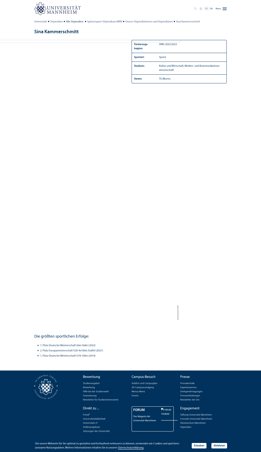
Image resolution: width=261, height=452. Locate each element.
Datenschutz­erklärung (130, 447)
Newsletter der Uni (189, 400)
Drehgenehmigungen (191, 391)
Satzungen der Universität (96, 431)
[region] (179, 61)
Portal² (86, 415)
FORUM (139, 410)
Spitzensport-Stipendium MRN (104, 21)
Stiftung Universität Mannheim (196, 415)
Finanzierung (89, 395)
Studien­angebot (91, 383)
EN (211, 9)
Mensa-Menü (138, 391)
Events (135, 395)
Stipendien (56, 21)
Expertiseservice (188, 387)
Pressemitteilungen (190, 395)
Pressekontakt (187, 383)
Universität (40, 21)
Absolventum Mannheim (193, 423)
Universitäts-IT (90, 423)
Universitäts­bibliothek (94, 419)
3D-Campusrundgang (143, 387)
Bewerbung (89, 387)
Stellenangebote (91, 427)
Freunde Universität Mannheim (196, 419)
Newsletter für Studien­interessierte (100, 400)
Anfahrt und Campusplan (144, 383)
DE (206, 9)
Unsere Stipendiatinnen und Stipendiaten (149, 21)
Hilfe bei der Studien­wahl (96, 391)
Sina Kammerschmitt (188, 21)
